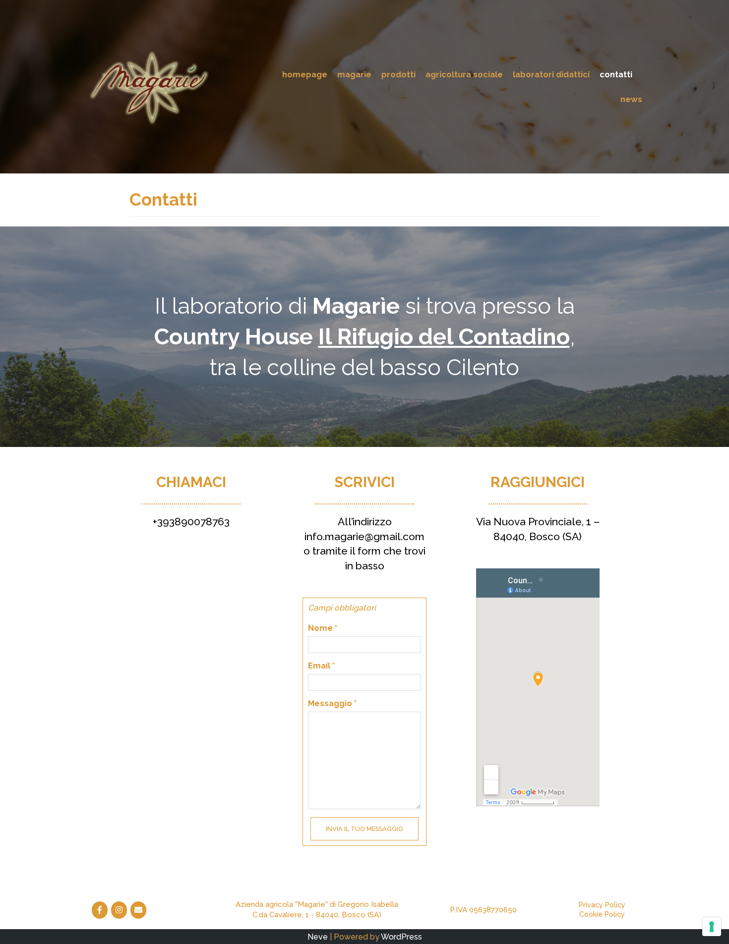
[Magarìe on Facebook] (100, 910)
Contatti (616, 74)
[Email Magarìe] (138, 910)
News (631, 99)
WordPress (401, 937)
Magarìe (354, 74)
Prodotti (398, 74)
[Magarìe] (149, 86)
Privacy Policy (602, 905)
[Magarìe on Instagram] (119, 910)
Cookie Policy (602, 914)
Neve (317, 937)
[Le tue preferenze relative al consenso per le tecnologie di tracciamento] (711, 926)
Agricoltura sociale (464, 74)
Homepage (304, 74)
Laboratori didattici (551, 74)
